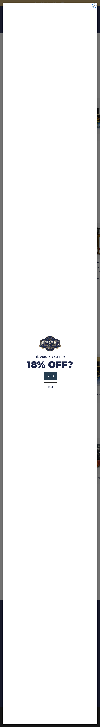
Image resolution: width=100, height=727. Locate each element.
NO (50, 387)
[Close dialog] (94, 6)
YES (51, 376)
